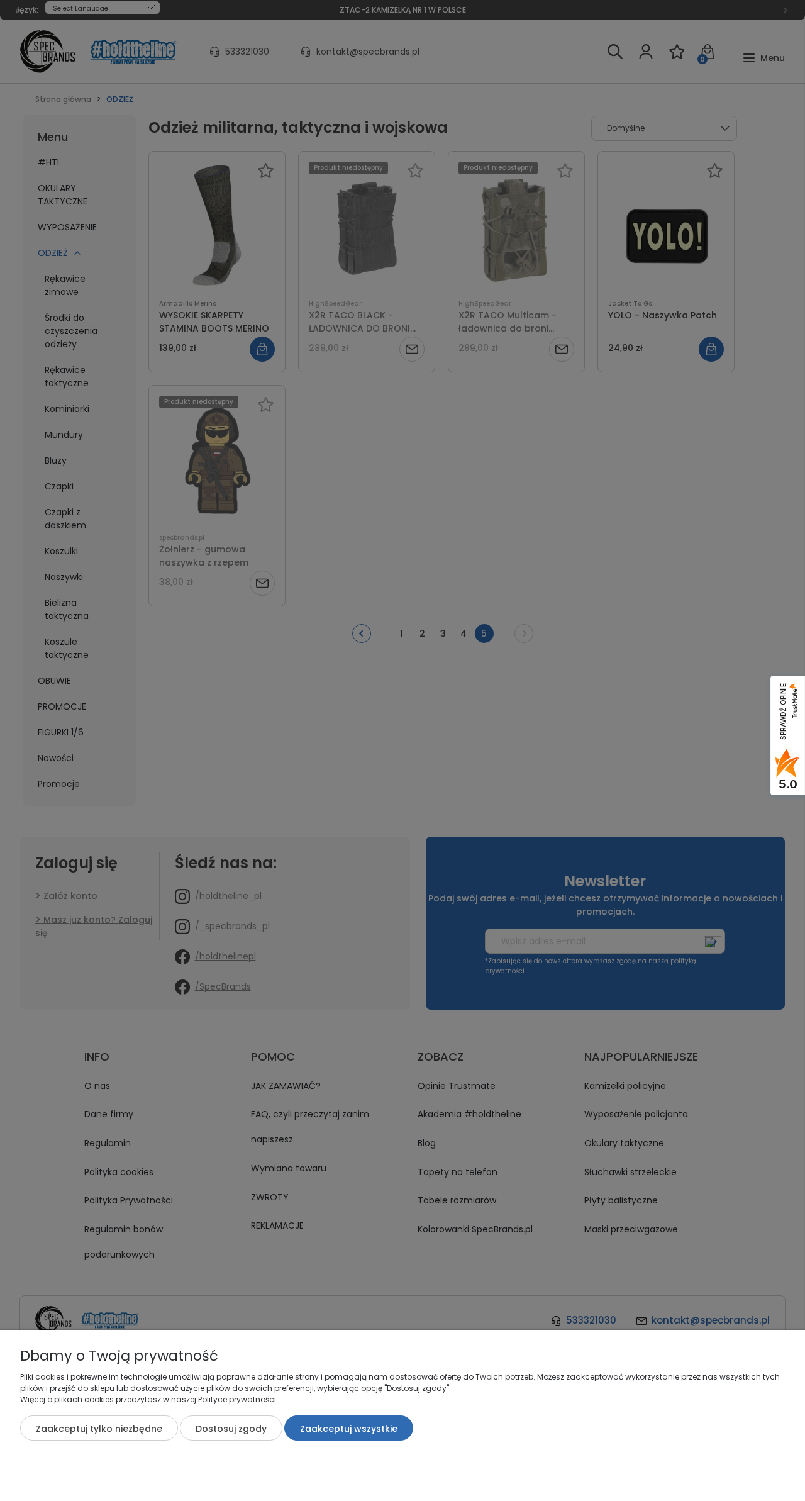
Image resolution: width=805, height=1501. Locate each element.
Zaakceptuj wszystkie (348, 1428)
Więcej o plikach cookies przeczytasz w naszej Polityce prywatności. (149, 1399)
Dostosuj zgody (231, 1428)
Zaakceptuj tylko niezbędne (99, 1428)
